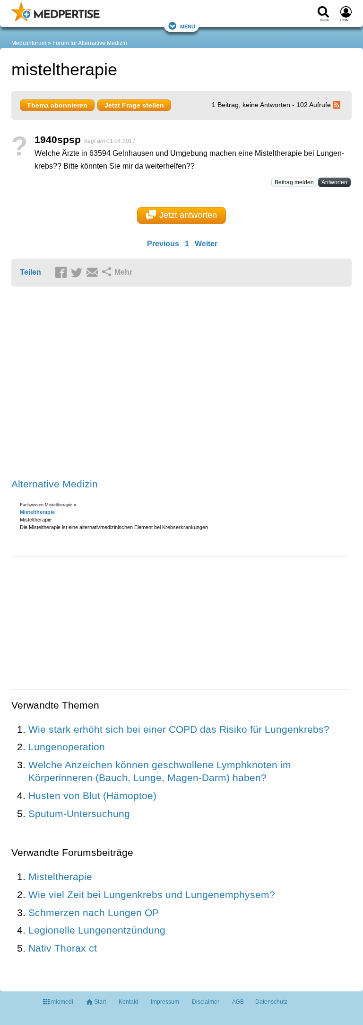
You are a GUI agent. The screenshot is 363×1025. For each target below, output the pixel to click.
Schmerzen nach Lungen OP (93, 912)
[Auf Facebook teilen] (62, 273)
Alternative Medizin (54, 483)
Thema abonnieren (57, 105)
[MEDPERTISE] (55, 19)
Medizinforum (28, 43)
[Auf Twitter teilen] (78, 273)
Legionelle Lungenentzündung (96, 930)
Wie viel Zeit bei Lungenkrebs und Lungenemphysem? (151, 894)
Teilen (30, 272)
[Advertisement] (157, 383)
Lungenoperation (66, 746)
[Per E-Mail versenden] (93, 273)
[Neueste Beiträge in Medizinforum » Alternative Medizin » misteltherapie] (338, 104)
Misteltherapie (37, 512)
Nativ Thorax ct (62, 948)
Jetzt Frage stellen (134, 105)
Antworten (334, 182)
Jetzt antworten (188, 215)
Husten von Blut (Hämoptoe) (92, 795)
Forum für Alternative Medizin (89, 43)
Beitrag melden (294, 182)
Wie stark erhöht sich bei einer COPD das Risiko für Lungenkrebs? (178, 729)
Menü (187, 26)
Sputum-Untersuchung (79, 813)
